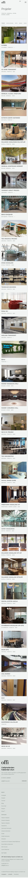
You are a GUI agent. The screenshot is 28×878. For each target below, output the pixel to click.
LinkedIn (10, 874)
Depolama (4, 825)
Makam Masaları (5, 817)
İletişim (3, 808)
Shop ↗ (3, 811)
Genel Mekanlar (5, 849)
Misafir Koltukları (5, 836)
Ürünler (3, 800)
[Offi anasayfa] (3, 2)
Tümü (3, 23)
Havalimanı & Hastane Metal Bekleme (10, 841)
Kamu (20, 23)
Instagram (3, 874)
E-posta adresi (6, 777)
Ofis (16, 23)
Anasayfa (3, 795)
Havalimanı (10, 23)
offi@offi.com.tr (5, 865)
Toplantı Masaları (5, 823)
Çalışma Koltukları (5, 831)
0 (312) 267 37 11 (5, 863)
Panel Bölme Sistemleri (7, 844)
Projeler (3, 798)
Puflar (2, 833)
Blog (2, 803)
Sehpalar (3, 838)
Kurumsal (3, 806)
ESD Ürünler (4, 846)
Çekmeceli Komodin (6, 828)
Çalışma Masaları (5, 820)
